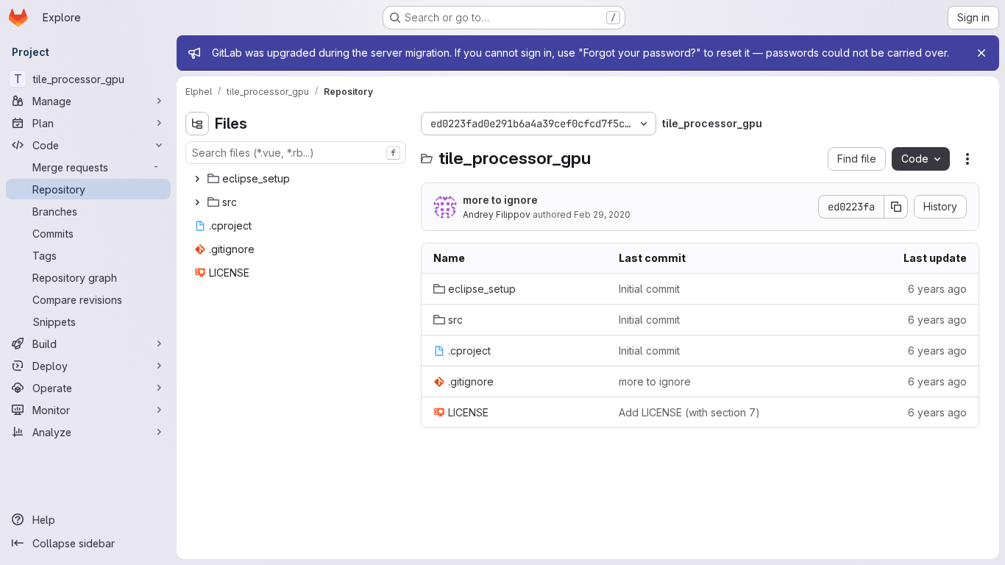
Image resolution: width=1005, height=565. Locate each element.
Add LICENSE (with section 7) (689, 412)
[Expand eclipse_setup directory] (197, 179)
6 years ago (937, 288)
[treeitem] (297, 179)
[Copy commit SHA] (896, 206)
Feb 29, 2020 (602, 214)
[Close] (981, 53)
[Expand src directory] (197, 202)
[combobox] (295, 152)
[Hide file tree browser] (197, 123)
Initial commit (649, 288)
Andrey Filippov (496, 214)
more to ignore (500, 199)
